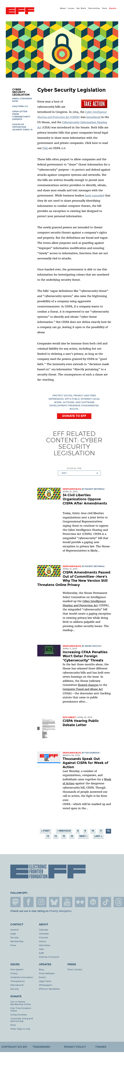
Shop (13, 1025)
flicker (80, 902)
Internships (44, 945)
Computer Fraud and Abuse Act (83, 689)
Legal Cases (45, 981)
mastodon (15, 902)
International (16, 985)
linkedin (93, 902)
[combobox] (79, 473)
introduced (93, 117)
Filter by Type (74, 468)
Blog (41, 969)
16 (72, 836)
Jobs (41, 949)
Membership (16, 941)
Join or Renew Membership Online (20, 1002)
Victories (43, 937)
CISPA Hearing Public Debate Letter (81, 723)
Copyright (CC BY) (14, 1046)
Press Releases (47, 973)
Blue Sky (54, 902)
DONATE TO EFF (74, 415)
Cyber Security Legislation (21, 92)
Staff (41, 953)
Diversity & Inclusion (49, 957)
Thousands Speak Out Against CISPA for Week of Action (85, 763)
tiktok (106, 902)
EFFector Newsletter (49, 989)
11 (101, 830)
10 (93, 830)
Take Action (94, 8)
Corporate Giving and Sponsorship (21, 1019)
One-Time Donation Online (20, 1009)
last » (98, 836)
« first (45, 830)
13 (48, 836)
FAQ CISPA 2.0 (20, 106)
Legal (13, 933)
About (63, 8)
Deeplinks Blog (72, 489)
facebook (28, 902)
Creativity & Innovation (21, 977)
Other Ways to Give (20, 1028)
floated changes (88, 685)
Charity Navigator (60, 911)
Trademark (41, 1046)
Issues (71, 8)
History (42, 941)
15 (64, 836)
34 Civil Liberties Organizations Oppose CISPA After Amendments (85, 499)
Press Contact (74, 969)
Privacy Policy (75, 1046)
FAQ (45, 148)
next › (83, 836)
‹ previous (64, 830)
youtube (67, 902)
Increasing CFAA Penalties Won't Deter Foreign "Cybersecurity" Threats (85, 656)
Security (14, 937)
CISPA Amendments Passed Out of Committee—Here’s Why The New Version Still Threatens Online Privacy (73, 578)
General (14, 929)
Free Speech (16, 969)
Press (13, 945)
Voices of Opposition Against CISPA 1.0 (22, 127)
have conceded (94, 195)
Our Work (81, 8)
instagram (41, 902)
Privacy (14, 973)
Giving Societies (18, 1014)
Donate (112, 8)
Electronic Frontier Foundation (20, 11)
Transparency (17, 981)
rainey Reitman (94, 489)
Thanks (100, 1046)
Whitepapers (45, 985)
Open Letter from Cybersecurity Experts (21, 115)
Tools (104, 8)
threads (119, 902)
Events (42, 977)
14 (56, 836)
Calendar (43, 929)
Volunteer (44, 933)
